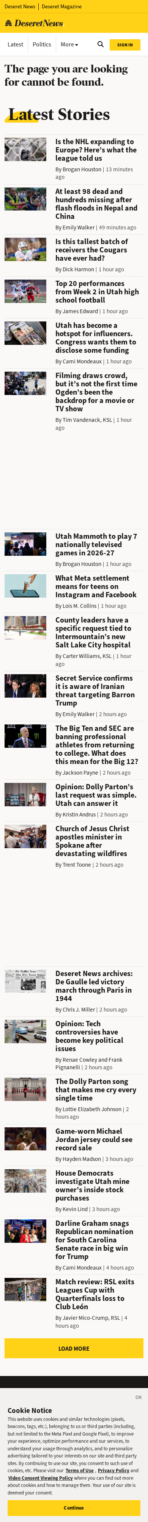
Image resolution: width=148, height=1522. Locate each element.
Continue (74, 1508)
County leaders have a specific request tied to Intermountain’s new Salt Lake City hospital (93, 632)
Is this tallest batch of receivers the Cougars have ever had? (91, 250)
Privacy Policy (113, 1470)
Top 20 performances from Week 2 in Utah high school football (97, 291)
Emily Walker (78, 227)
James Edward (80, 311)
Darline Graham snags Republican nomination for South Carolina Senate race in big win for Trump (94, 1240)
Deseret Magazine (62, 6)
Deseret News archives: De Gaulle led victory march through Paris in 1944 (94, 986)
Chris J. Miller (79, 1009)
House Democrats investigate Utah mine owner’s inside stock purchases (92, 1185)
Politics (42, 44)
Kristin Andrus (79, 814)
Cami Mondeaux (82, 361)
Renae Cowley (80, 1060)
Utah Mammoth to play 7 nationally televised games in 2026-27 (96, 544)
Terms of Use (80, 1470)
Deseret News (20, 6)
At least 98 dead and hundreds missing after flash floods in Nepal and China (96, 203)
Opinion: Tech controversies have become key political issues (89, 1036)
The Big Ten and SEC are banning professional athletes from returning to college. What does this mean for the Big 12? (96, 745)
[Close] (139, 1398)
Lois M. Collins (79, 606)
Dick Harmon (78, 269)
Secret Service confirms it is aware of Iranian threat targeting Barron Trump (95, 690)
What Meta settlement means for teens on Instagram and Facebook (96, 586)
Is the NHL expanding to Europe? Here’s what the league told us (96, 150)
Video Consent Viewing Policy (40, 1478)
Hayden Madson (82, 1159)
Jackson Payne (80, 772)
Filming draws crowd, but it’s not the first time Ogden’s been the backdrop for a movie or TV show (96, 392)
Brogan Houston (82, 169)
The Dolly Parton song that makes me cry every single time (95, 1089)
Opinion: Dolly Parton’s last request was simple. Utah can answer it (96, 795)
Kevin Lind (75, 1209)
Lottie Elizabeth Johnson (92, 1109)
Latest (15, 44)
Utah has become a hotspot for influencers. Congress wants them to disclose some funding (95, 337)
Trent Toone (77, 865)
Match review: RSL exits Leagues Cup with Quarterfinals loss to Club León (94, 1294)
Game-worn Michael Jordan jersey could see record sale (93, 1139)
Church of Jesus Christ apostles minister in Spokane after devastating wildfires (92, 841)
